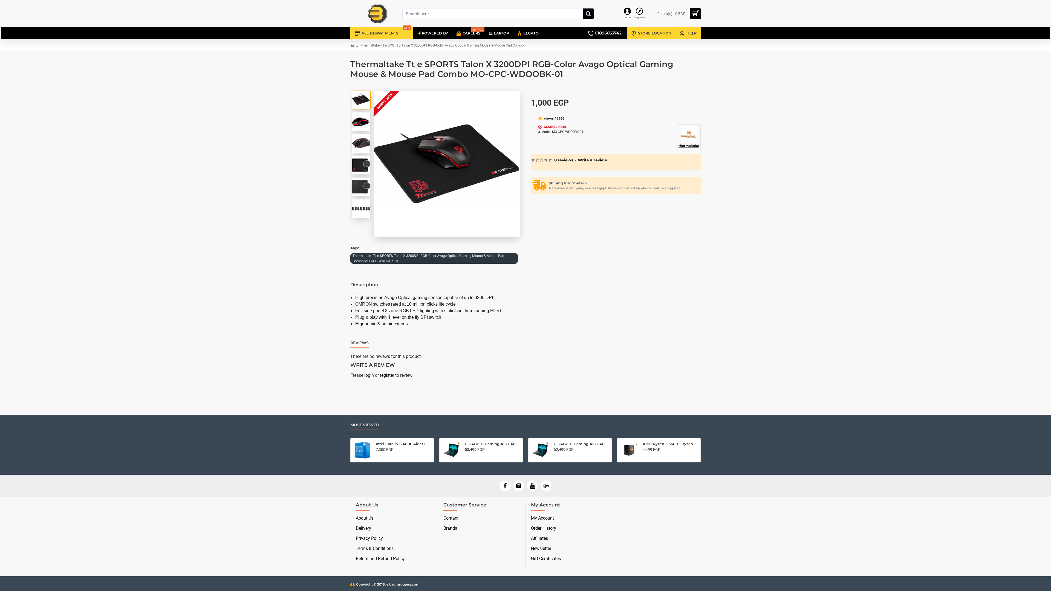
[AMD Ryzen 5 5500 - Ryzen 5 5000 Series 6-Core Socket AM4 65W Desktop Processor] (629, 450)
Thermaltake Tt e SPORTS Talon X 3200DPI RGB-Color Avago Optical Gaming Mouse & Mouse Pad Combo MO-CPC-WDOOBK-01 (428, 258)
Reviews (359, 343)
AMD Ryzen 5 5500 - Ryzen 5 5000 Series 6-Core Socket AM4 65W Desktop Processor (670, 444)
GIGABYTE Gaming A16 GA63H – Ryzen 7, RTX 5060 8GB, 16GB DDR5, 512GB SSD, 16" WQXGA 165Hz (581, 444)
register (387, 375)
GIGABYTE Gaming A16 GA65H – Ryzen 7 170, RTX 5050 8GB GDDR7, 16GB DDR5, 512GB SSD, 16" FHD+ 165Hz (492, 444)
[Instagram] (518, 485)
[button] (361, 94)
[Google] (546, 485)
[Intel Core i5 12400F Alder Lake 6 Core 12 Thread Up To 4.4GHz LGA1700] (362, 450)
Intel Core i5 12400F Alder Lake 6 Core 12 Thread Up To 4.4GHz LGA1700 (403, 444)
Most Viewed (364, 425)
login (369, 375)
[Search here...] (588, 13)
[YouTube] (532, 485)
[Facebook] (504, 485)
